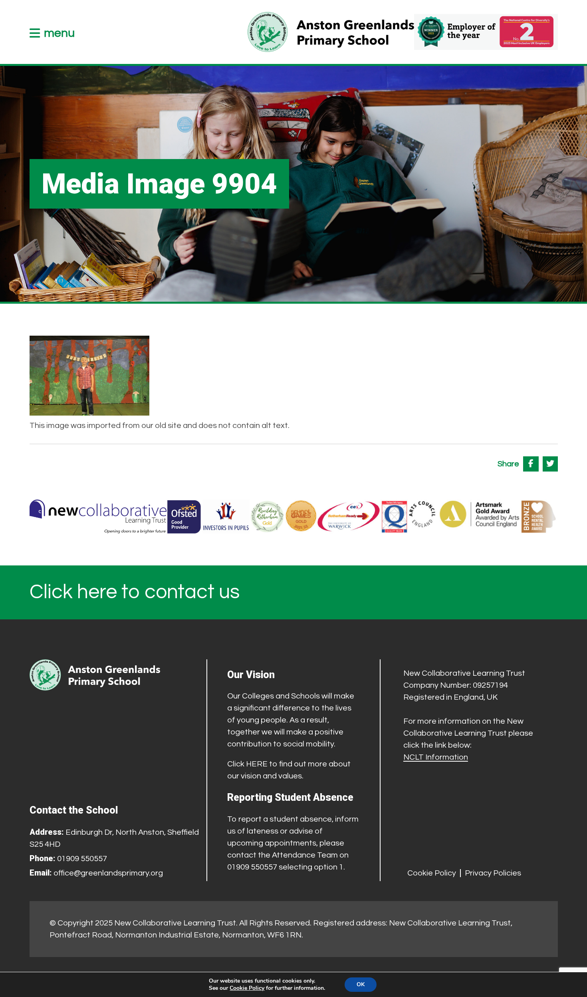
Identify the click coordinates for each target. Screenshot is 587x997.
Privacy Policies (493, 873)
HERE (257, 764)
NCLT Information (435, 757)
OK (361, 984)
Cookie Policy (431, 873)
